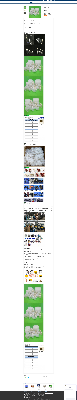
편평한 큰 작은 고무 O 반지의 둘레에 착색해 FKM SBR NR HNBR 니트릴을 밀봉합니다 (34, 396)
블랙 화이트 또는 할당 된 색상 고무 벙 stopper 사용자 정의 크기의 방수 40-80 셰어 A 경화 (32, 388)
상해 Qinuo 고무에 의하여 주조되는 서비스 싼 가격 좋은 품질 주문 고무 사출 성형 (41, 394)
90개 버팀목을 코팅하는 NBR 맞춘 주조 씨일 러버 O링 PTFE (41, 396)
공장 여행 (37, 2)
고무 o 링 (32, 391)
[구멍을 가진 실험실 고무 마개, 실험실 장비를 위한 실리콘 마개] (26, 385)
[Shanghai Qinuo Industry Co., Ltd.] (25, 2)
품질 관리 (40, 2)
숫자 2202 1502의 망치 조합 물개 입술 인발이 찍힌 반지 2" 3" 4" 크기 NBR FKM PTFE (27, 396)
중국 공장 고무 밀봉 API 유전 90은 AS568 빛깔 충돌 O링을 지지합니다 (34, 393)
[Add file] (65, 399)
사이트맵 (38, 398)
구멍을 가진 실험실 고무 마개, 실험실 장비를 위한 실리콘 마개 (26, 388)
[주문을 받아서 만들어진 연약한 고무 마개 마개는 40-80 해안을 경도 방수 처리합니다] (25, 7)
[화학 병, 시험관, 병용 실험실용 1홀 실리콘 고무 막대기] (44, 385)
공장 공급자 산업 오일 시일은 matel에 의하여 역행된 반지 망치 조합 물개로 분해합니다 (27, 393)
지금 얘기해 (51, 0)
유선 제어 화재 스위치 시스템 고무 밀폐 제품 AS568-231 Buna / (34, 395)
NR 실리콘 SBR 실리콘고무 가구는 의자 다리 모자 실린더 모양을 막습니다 (41, 395)
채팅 (45, 15)
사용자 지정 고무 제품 (40, 391)
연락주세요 (43, 2)
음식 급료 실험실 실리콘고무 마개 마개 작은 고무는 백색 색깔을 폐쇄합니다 (38, 388)
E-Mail (36, 398)
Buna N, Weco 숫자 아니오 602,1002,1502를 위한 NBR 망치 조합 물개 (27, 397)
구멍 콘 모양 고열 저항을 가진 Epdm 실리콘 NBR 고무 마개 (50, 388)
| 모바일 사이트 (40, 398)
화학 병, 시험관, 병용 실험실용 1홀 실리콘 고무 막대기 (44, 388)
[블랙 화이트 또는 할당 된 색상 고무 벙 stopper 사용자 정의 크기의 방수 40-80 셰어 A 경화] (32, 385)
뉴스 (45, 2)
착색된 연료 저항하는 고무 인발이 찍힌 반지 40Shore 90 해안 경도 (34, 394)
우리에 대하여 (33, 2)
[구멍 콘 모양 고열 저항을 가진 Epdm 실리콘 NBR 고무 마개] (50, 385)
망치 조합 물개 (25, 391)
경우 (47, 2)
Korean (54, 0)
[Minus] (75, 385)
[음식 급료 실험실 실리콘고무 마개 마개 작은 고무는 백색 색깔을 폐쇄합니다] (38, 385)
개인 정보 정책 (27, 399)
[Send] (75, 399)
